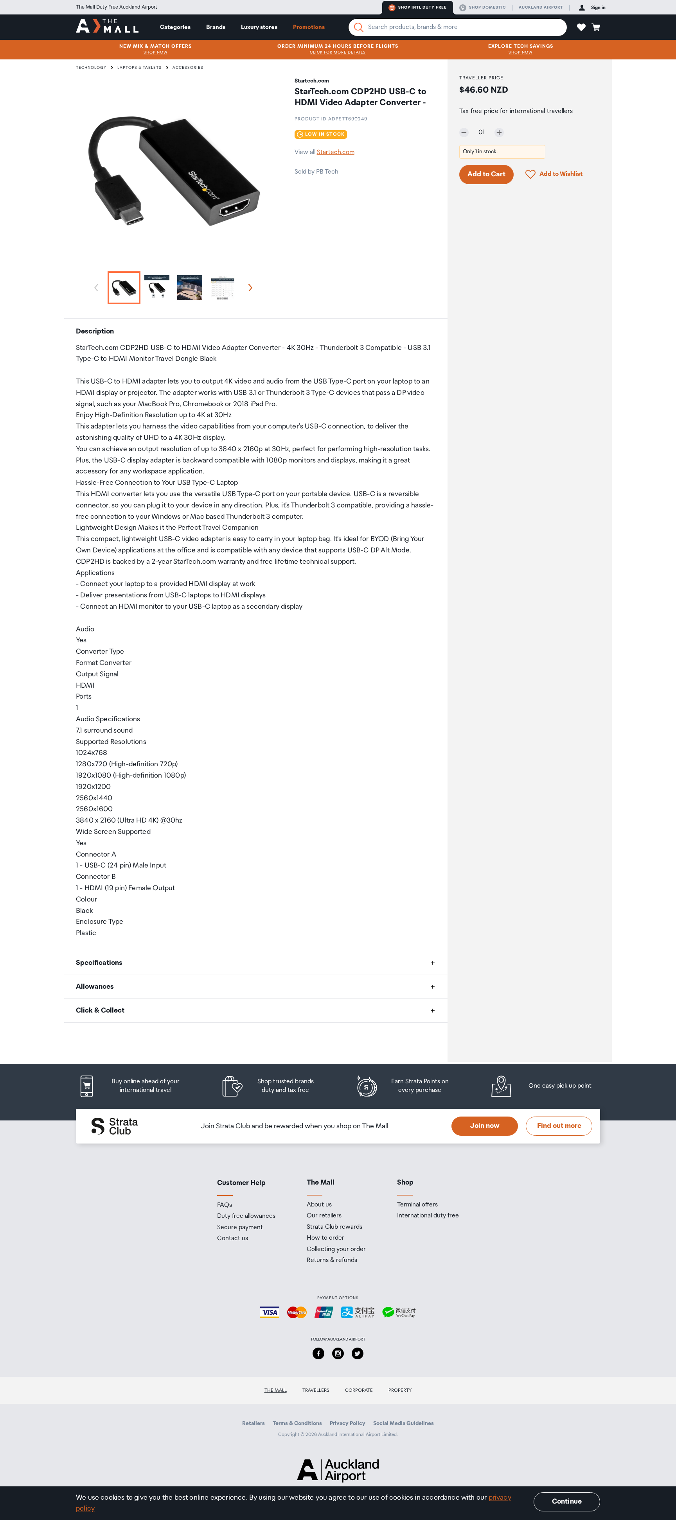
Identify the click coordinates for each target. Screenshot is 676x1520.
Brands (215, 27)
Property (400, 1390)
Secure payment (240, 1227)
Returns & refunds (332, 1260)
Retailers (253, 1423)
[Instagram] (338, 1353)
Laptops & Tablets (139, 67)
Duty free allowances (246, 1216)
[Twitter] (357, 1353)
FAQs (224, 1205)
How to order (325, 1238)
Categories (175, 27)
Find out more (559, 1126)
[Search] (358, 27)
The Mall (275, 1390)
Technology (91, 67)
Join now (485, 1126)
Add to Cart (486, 174)
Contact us (232, 1238)
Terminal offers (417, 1204)
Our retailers (324, 1215)
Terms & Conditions (297, 1423)
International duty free (428, 1215)
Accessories (188, 67)
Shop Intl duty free (422, 7)
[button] (581, 27)
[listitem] (136, 1086)
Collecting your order (336, 1249)
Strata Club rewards (334, 1227)
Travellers (315, 1390)
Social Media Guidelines (403, 1423)
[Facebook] (318, 1353)
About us (319, 1204)
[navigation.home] (107, 27)
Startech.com (335, 152)
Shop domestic (487, 7)
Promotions (309, 27)
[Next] (249, 288)
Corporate (359, 1390)
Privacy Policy (347, 1423)
